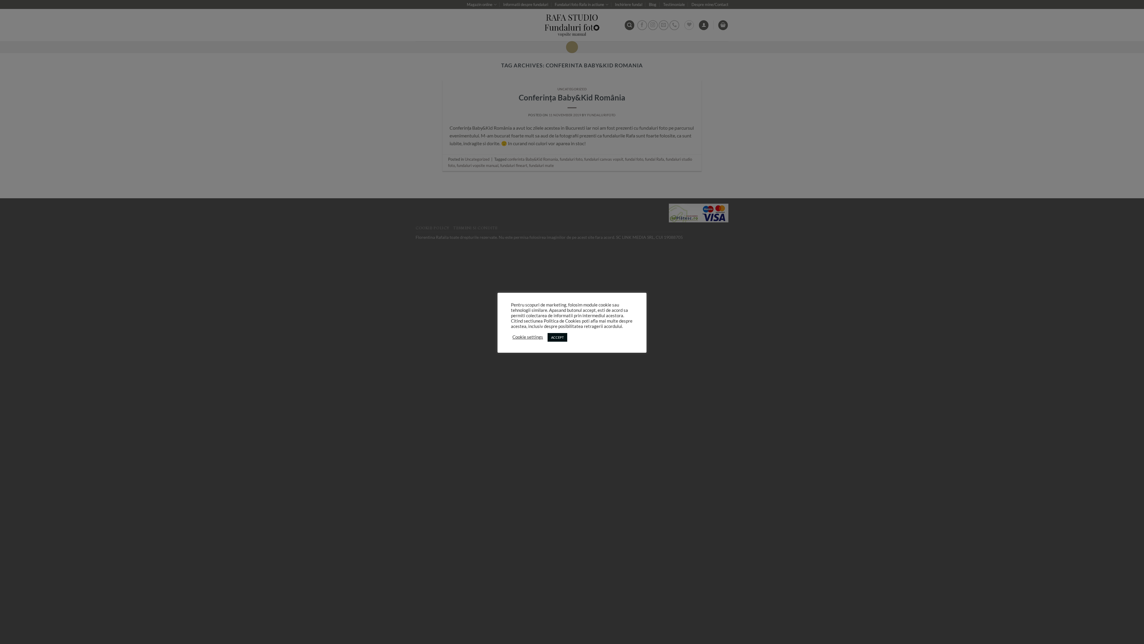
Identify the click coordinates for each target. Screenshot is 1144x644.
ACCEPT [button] (557, 337)
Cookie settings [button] (527, 337)
